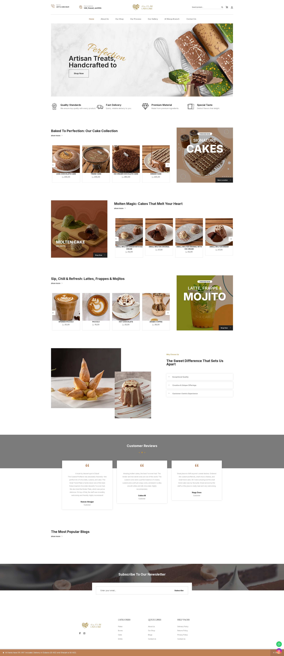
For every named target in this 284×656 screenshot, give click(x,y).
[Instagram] (279, 651)
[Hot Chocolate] (96, 307)
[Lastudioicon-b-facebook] (80, 633)
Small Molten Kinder (189, 247)
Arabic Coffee (126, 322)
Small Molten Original (129, 247)
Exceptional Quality (180, 377)
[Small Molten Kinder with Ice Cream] (219, 232)
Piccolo (66, 322)
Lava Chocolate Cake (156, 174)
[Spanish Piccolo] (156, 307)
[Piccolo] (66, 307)
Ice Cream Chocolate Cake (96, 174)
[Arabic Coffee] (126, 307)
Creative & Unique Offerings (184, 385)
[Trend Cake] (66, 159)
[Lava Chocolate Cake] (156, 159)
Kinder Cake (125, 174)
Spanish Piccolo (155, 322)
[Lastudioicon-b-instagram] (84, 633)
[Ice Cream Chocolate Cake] (96, 159)
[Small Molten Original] (129, 232)
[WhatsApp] (279, 644)
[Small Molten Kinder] (189, 232)
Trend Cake (66, 174)
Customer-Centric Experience (185, 393)
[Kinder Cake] (126, 159)
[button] (57, 135)
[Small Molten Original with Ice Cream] (159, 232)
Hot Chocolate (96, 322)
